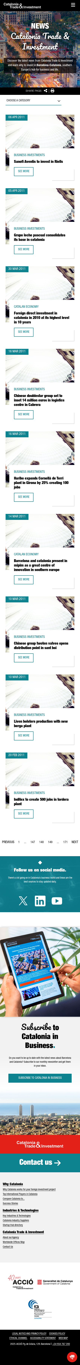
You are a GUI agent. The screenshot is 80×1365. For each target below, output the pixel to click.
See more (25, 172)
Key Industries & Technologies (17, 1216)
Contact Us (8, 1247)
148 (42, 843)
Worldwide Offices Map (14, 1242)
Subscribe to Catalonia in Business (40, 1078)
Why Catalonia (13, 1184)
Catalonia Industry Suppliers (16, 1220)
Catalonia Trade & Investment (23, 1232)
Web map (63, 1338)
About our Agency (11, 1237)
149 (51, 843)
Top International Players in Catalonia (20, 1194)
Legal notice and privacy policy (29, 1334)
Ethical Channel (18, 1338)
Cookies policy (57, 1334)
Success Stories (10, 1203)
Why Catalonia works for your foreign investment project (29, 1189)
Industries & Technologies (21, 1210)
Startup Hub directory (13, 1225)
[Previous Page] (8, 841)
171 (66, 843)
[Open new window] (72, 1357)
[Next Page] (75, 841)
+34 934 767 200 (61, 1344)
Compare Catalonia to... (14, 1199)
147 (34, 843)
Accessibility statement (43, 1338)
